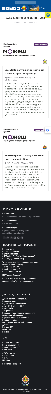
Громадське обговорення (12, 315)
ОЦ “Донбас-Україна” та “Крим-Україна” (18, 256)
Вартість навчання (10, 254)
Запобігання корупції (10, 269)
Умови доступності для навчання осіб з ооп (20, 262)
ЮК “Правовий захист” (11, 275)
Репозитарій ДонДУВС (11, 364)
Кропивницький (11, 77)
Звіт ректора (7, 310)
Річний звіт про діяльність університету (18, 313)
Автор (30, 77)
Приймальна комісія (10, 251)
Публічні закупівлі (9, 320)
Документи (6, 325)
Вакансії (5, 332)
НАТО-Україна (8, 355)
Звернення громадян (10, 301)
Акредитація (7, 308)
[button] (48, 15)
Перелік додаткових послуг (13, 258)
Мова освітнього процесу (12, 264)
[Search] (34, 2)
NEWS (7, 163)
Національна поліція (10, 345)
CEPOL (5, 358)
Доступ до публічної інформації (15, 299)
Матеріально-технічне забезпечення (17, 322)
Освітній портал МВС (10, 342)
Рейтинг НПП (7, 327)
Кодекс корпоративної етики (14, 303)
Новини (22, 77)
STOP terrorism (8, 353)
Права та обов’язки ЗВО (12, 271)
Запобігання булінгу (10, 267)
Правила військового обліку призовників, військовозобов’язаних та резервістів (19, 279)
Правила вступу (8, 249)
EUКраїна (6, 360)
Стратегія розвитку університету (15, 318)
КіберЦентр (7, 350)
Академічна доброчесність (13, 306)
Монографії (7, 329)
